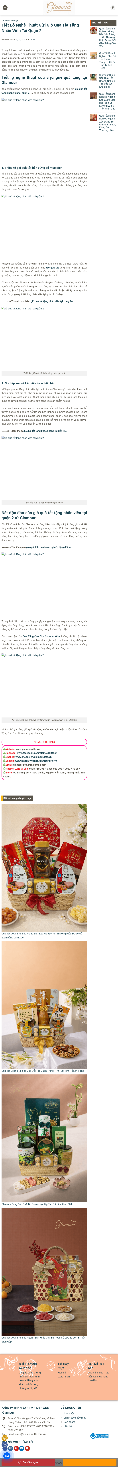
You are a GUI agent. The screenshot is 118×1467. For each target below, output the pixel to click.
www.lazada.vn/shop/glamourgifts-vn (36, 760)
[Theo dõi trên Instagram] (10, 1448)
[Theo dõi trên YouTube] (27, 1448)
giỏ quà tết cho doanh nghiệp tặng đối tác (49, 547)
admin (32, 40)
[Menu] (5, 7)
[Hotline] (5, 1438)
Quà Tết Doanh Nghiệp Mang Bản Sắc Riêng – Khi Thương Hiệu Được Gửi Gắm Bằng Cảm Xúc (107, 37)
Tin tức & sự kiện (10, 21)
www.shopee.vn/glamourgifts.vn (34, 757)
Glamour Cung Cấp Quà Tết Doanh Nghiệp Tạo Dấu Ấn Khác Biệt (37, 1204)
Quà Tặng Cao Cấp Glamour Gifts (42, 636)
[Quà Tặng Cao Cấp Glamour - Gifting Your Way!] (59, 7)
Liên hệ (68, 1426)
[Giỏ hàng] (112, 7)
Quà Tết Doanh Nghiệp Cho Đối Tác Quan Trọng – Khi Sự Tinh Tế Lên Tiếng (43, 1070)
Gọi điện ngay (30, 1462)
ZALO (7, 1456)
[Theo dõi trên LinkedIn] (21, 1448)
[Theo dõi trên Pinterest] (16, 1448)
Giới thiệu (69, 1413)
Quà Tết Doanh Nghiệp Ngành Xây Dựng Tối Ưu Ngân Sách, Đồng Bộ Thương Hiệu (107, 123)
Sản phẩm (69, 1422)
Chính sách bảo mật (75, 1417)
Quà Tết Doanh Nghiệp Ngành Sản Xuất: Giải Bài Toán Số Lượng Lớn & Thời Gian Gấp (107, 101)
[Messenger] (5, 1445)
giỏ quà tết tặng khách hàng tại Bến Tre (45, 431)
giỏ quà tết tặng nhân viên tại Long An (52, 301)
